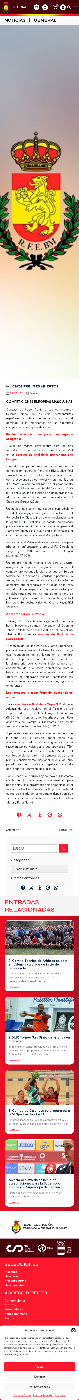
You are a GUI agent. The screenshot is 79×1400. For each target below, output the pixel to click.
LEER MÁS (14, 987)
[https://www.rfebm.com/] (6, 7)
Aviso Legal (60, 1395)
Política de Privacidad (43, 1395)
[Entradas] (36, 7)
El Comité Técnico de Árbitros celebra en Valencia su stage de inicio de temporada (38, 964)
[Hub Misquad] (63, 7)
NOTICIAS (15, 20)
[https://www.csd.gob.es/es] (20, 1248)
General (45, 20)
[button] (73, 1330)
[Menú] (75, 7)
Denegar (39, 1376)
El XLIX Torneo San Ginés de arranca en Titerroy (39, 1039)
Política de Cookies (22, 1395)
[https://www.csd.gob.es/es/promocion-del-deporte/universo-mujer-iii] (45, 1248)
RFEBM (19, 7)
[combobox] (34, 848)
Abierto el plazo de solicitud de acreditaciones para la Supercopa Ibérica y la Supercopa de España (35, 1183)
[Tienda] (45, 7)
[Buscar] (63, 848)
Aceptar (39, 1366)
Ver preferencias (39, 1387)
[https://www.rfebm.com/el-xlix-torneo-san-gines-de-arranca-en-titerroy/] (39, 1014)
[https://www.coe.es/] (64, 1248)
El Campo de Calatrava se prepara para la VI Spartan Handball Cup (39, 1112)
